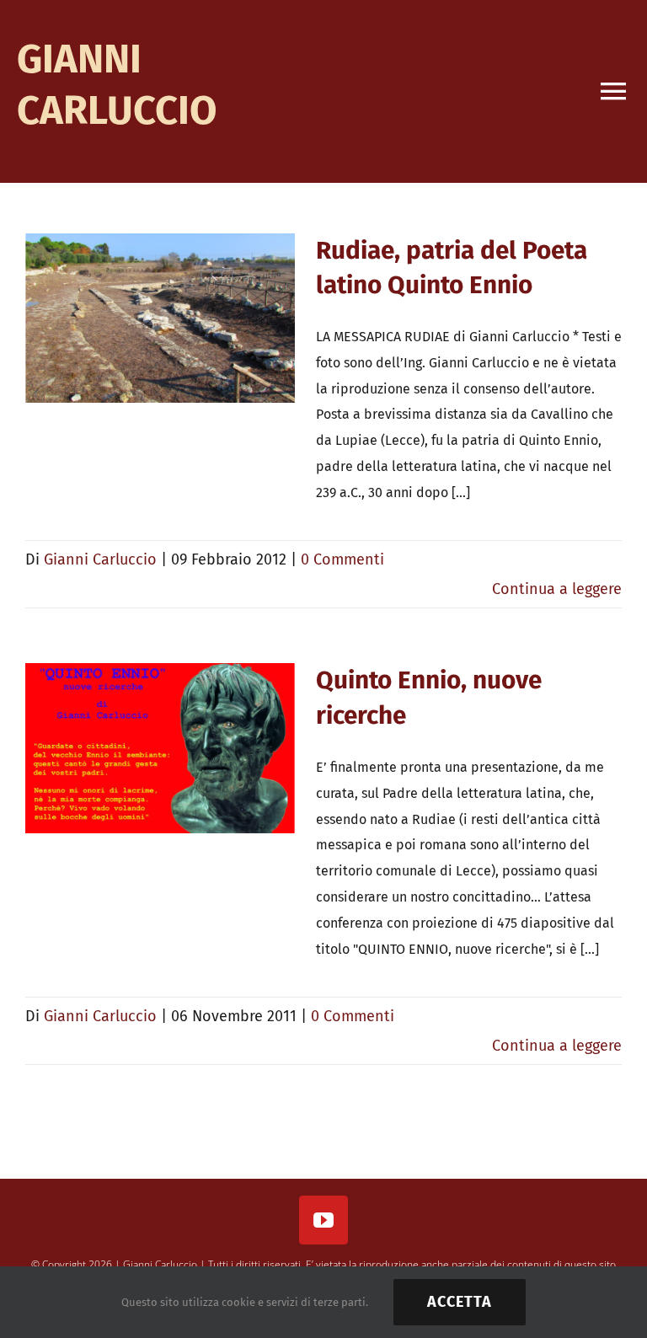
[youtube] (323, 1220)
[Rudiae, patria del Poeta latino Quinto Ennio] (160, 318)
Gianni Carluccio (100, 559)
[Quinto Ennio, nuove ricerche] (160, 748)
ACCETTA (459, 1302)
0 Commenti (342, 559)
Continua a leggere (557, 589)
